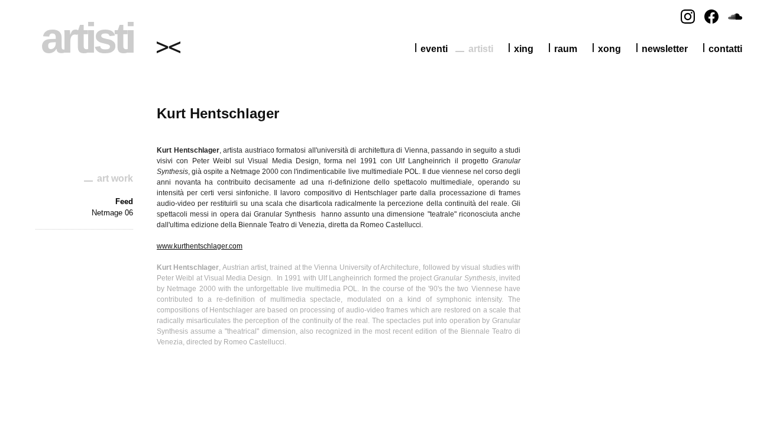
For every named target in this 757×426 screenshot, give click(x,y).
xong (609, 49)
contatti (725, 49)
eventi (434, 49)
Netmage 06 (112, 212)
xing (523, 49)
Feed (124, 201)
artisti (480, 49)
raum (565, 49)
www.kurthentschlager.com (199, 246)
